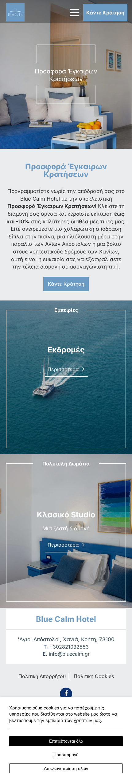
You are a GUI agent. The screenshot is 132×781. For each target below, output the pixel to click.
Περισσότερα (63, 410)
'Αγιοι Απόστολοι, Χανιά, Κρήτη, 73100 (66, 639)
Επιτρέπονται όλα (66, 741)
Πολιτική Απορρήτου (42, 676)
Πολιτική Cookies (94, 676)
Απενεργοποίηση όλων (66, 768)
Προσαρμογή (66, 754)
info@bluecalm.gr (69, 654)
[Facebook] (66, 694)
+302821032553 (69, 647)
